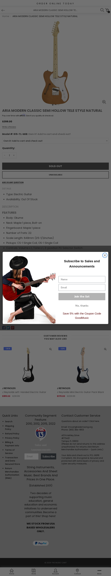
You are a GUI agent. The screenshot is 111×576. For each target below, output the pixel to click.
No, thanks (82, 306)
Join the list (82, 296)
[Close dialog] (104, 255)
